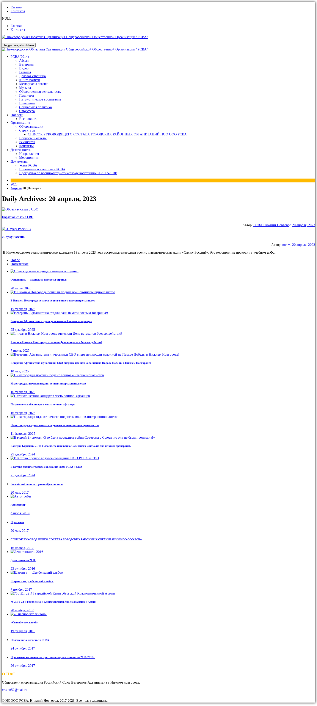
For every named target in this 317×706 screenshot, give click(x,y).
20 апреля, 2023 (303, 225)
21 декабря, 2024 (23, 475)
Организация (20, 122)
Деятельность (20, 150)
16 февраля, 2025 (23, 392)
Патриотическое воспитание (40, 99)
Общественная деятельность (40, 91)
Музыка (25, 87)
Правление (27, 103)
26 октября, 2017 (23, 665)
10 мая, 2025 (20, 371)
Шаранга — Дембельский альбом (32, 581)
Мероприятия (29, 157)
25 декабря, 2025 (23, 329)
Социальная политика (35, 107)
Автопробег (18, 504)
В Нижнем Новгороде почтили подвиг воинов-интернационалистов (53, 300)
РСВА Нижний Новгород (272, 225)
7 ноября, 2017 (21, 589)
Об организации (31, 126)
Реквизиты (27, 142)
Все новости (28, 119)
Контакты (18, 11)
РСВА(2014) (20, 56)
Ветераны (26, 64)
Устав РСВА (28, 165)
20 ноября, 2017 (22, 610)
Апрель (16, 188)
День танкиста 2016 (23, 560)
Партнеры (26, 95)
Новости (17, 115)
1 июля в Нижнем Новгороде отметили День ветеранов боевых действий (56, 342)
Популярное (19, 264)
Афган (24, 60)
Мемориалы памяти (33, 84)
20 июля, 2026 (21, 288)
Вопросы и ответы (33, 138)
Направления (29, 153)
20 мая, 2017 (20, 492)
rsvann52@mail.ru (14, 690)
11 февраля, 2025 (23, 433)
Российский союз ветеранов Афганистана (37, 484)
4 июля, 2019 (20, 513)
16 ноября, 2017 (22, 548)
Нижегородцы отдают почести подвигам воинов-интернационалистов (55, 425)
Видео (23, 68)
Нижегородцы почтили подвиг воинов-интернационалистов (48, 383)
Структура (27, 111)
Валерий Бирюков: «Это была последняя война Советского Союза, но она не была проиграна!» (71, 445)
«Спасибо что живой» (24, 622)
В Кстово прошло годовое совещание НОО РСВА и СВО (46, 466)
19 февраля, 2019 (23, 631)
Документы (19, 161)
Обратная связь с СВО (17, 217)
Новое (15, 260)
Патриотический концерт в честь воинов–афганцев (43, 404)
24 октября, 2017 (23, 648)
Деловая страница (32, 76)
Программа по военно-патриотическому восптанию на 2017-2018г (68, 173)
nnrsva (286, 244)
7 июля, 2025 (20, 350)
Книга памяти (29, 80)
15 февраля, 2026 (23, 309)
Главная (16, 7)
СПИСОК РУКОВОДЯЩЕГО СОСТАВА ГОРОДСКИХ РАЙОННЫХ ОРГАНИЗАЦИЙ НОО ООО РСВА (107, 134)
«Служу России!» (13, 236)
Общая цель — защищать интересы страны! (39, 279)
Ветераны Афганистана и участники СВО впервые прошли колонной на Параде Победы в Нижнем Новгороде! (81, 362)
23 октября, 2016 (23, 568)
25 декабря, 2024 (23, 454)
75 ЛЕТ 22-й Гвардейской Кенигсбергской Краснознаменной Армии (53, 601)
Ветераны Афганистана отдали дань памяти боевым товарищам (51, 321)
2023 (14, 184)
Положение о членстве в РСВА (42, 169)
